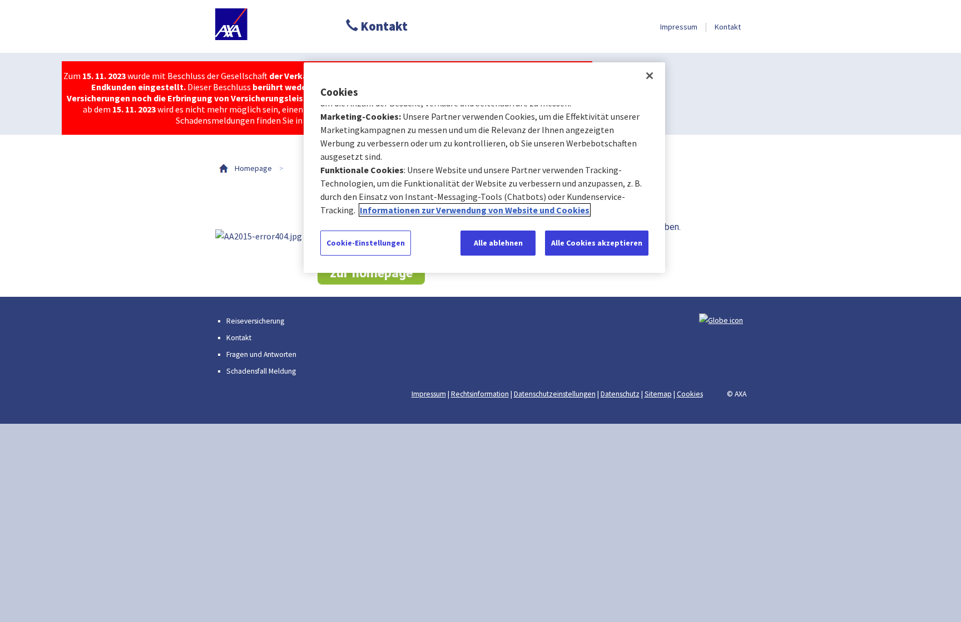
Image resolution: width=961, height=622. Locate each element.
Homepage (253, 168)
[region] (484, 167)
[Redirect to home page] (266, 26)
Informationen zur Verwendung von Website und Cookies (475, 210)
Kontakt (383, 26)
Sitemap (658, 394)
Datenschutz (620, 394)
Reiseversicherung (255, 321)
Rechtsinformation (480, 394)
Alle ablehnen (498, 243)
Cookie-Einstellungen (365, 243)
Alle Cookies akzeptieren (596, 243)
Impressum (678, 27)
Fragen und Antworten (261, 354)
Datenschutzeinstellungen (555, 394)
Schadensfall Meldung (261, 371)
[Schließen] (649, 75)
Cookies (690, 394)
